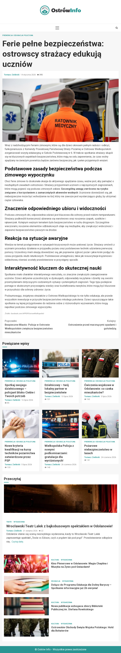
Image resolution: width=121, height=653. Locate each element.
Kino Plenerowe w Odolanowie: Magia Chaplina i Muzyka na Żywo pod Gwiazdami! (26, 564)
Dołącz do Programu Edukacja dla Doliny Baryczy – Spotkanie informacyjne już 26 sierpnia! (26, 585)
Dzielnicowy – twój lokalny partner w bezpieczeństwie (60, 363)
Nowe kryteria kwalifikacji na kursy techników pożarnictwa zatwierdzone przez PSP (20, 424)
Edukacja (56, 581)
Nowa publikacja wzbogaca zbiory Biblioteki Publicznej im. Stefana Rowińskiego (26, 606)
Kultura (55, 560)
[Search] (117, 28)
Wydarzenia (19, 522)
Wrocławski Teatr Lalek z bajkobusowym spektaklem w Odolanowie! (60, 498)
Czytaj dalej (17, 541)
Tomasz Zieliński (12, 75)
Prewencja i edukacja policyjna (17, 35)
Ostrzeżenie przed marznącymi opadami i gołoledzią (92, 324)
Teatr (9, 522)
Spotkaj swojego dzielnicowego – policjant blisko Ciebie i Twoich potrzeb (20, 363)
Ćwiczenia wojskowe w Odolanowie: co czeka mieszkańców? (100, 363)
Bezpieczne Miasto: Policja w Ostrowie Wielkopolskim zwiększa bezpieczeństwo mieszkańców (29, 326)
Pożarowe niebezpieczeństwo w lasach (100, 424)
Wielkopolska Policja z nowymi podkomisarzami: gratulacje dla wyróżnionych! (60, 424)
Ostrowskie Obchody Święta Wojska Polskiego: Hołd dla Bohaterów (26, 627)
